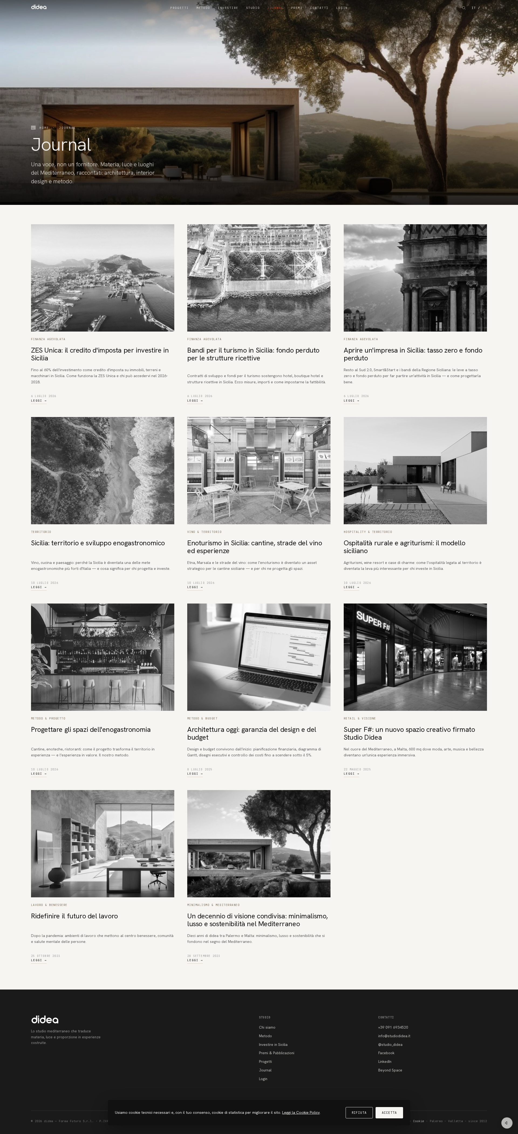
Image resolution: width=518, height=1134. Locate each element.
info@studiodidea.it (394, 1035)
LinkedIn (384, 1061)
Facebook (386, 1052)
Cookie (418, 1121)
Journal (275, 7)
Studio (253, 7)
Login (342, 7)
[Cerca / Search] (463, 7)
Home (44, 128)
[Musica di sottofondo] (507, 1123)
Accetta (389, 1113)
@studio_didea (390, 1044)
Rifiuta (359, 1113)
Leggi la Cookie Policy (301, 1112)
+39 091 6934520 (393, 1027)
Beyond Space (390, 1070)
